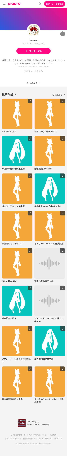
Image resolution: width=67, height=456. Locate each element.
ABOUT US (58, 439)
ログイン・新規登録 (54, 3)
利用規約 (53, 435)
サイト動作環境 (16, 435)
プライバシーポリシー (13, 439)
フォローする (35, 50)
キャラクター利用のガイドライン (36, 435)
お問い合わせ (28, 439)
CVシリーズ (38, 439)
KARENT (48, 439)
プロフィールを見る (33, 71)
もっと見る (57, 94)
